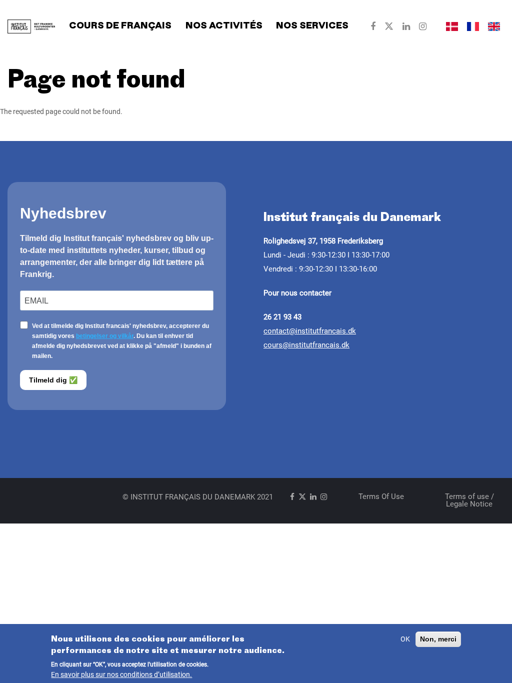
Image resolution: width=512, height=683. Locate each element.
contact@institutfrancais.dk (310, 331)
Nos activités (224, 26)
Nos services (312, 26)
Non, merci (438, 639)
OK (405, 639)
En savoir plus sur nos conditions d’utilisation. (121, 674)
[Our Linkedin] (406, 26)
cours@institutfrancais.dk (307, 345)
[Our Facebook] (373, 26)
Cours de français (120, 26)
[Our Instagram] (422, 26)
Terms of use (381, 496)
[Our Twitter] (389, 26)
